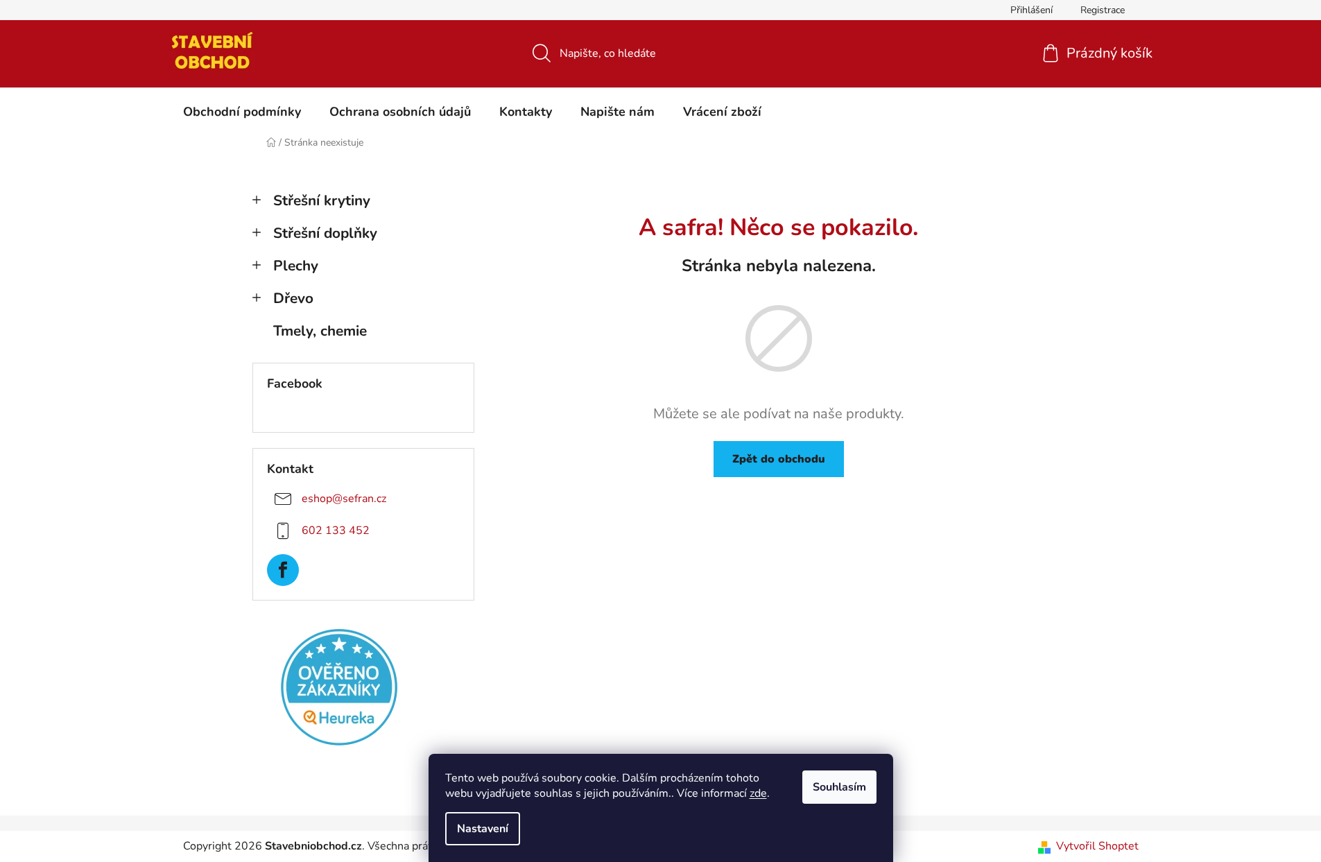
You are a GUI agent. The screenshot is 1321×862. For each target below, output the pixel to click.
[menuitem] (242, 111)
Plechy (295, 265)
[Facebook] (283, 570)
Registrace (1102, 10)
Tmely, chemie (320, 331)
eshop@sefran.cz (344, 498)
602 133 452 (336, 530)
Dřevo (293, 298)
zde (758, 793)
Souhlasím (839, 787)
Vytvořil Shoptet (1097, 846)
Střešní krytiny (321, 200)
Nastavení (482, 828)
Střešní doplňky (325, 233)
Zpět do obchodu (778, 459)
